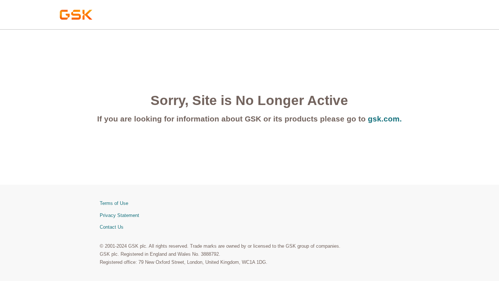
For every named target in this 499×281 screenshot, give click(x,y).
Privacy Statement (119, 215)
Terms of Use (114, 203)
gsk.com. (385, 119)
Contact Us (111, 227)
